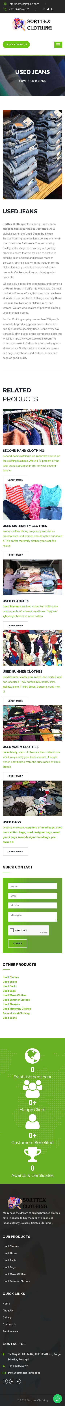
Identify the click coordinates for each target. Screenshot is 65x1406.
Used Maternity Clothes (25, 526)
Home (23, 81)
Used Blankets (16, 601)
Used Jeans (38, 81)
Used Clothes (11, 977)
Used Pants (10, 986)
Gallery (7, 1317)
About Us (8, 1310)
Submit (17, 943)
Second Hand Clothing (23, 450)
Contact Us (9, 1324)
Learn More (15, 480)
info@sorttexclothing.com (24, 4)
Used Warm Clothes (20, 747)
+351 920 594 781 (19, 9)
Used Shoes (10, 981)
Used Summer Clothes (22, 671)
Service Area (10, 1331)
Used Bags (12, 822)
